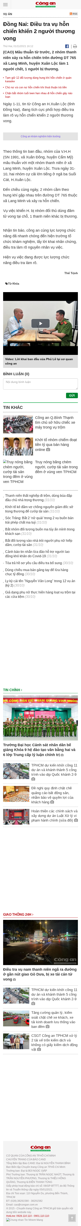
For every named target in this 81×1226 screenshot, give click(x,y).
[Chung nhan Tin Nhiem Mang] (24, 1219)
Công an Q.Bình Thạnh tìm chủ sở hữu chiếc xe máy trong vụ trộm (55, 423)
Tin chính (12, 690)
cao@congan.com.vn (26, 1204)
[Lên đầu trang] (72, 1218)
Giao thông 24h (17, 914)
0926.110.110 (24, 1215)
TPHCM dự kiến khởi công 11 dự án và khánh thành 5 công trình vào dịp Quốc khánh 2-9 (54, 770)
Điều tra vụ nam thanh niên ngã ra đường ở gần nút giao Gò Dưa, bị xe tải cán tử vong (40, 974)
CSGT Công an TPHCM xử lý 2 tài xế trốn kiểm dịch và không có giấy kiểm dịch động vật (54, 1042)
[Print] (75, 46)
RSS (74, 14)
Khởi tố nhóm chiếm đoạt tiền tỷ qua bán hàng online (56, 445)
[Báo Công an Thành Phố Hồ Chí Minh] (45, 4)
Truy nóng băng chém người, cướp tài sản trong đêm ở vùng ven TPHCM (56, 467)
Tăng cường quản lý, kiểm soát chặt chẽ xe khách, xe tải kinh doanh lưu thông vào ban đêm (53, 1019)
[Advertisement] (40, 645)
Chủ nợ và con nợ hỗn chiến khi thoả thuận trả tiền (36, 87)
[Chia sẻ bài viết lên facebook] (67, 46)
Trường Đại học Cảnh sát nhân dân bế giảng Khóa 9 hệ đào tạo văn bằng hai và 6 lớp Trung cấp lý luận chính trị (39, 750)
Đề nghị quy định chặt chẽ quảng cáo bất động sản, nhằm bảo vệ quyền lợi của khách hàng (52, 795)
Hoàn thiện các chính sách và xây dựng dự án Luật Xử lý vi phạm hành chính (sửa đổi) (54, 815)
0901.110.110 (41, 1215)
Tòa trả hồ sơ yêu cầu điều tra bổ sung (33, 563)
